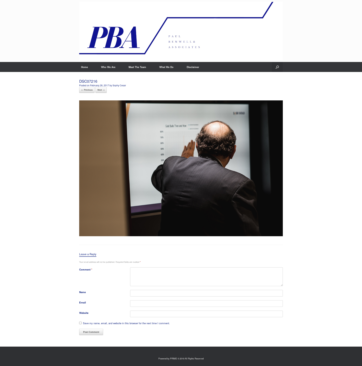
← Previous (87, 89)
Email (82, 302)
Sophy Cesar (119, 85)
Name (82, 292)
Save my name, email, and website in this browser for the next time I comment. (126, 323)
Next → (101, 89)
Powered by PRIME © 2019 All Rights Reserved (181, 358)
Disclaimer (193, 67)
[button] (277, 67)
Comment (85, 269)
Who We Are (108, 67)
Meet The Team (137, 67)
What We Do (166, 67)
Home (84, 67)
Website (83, 313)
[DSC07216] (181, 235)
